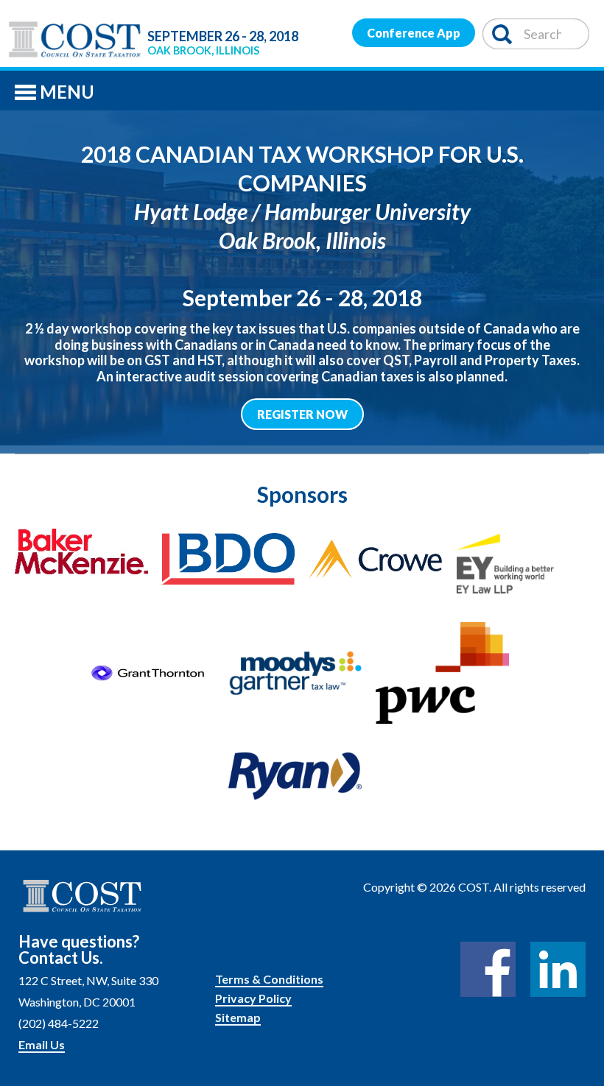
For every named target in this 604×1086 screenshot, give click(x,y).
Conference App (413, 33)
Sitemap (238, 1017)
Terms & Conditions (269, 979)
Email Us (41, 1044)
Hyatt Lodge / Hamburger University (302, 211)
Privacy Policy (253, 998)
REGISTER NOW (302, 414)
